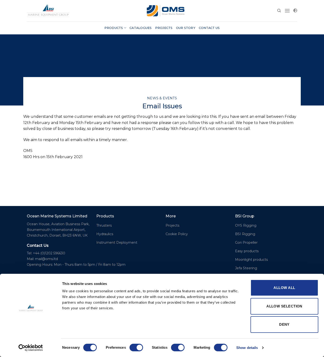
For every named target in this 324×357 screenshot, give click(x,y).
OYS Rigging (245, 225)
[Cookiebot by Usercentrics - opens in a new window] (30, 347)
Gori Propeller (246, 242)
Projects (164, 28)
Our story (185, 28)
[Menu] (287, 10)
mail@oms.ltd (46, 259)
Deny (284, 324)
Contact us (209, 28)
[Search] (279, 10)
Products (113, 28)
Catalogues (141, 28)
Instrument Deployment (116, 242)
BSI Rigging (245, 234)
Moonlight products (251, 259)
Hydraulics (104, 234)
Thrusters (104, 225)
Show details (247, 348)
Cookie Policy (177, 234)
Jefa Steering (246, 268)
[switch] (136, 347)
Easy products (247, 251)
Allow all (284, 288)
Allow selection (284, 306)
